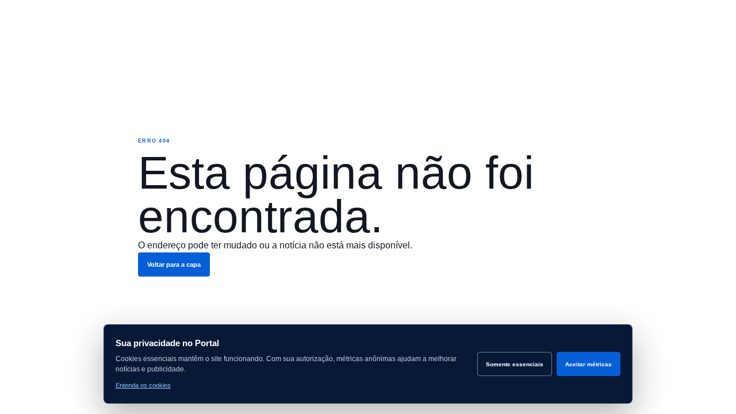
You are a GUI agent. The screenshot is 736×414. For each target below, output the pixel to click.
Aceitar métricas (588, 364)
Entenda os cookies (143, 385)
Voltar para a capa (174, 264)
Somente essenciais (514, 364)
